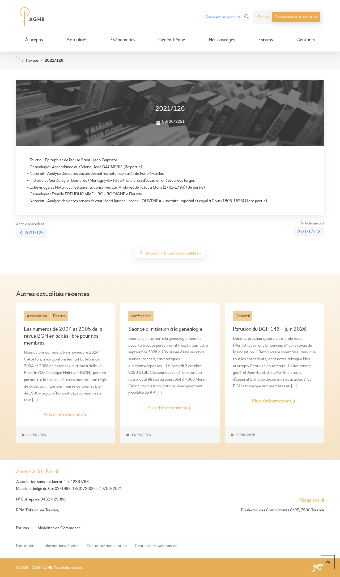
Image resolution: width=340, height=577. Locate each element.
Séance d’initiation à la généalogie (165, 329)
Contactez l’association (106, 545)
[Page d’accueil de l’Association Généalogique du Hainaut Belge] (32, 17)
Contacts (305, 39)
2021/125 (34, 233)
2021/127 (306, 231)
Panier (263, 17)
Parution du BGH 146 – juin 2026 (269, 329)
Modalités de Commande (59, 528)
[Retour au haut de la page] (328, 562)
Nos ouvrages (222, 39)
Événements (122, 39)
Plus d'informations (63, 414)
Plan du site (26, 545)
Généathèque (171, 39)
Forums (265, 39)
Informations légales (61, 545)
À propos (34, 39)
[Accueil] (18, 59)
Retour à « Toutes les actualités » (172, 253)
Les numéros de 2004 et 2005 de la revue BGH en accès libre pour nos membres (63, 336)
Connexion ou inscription (296, 17)
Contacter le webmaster (156, 545)
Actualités (76, 39)
